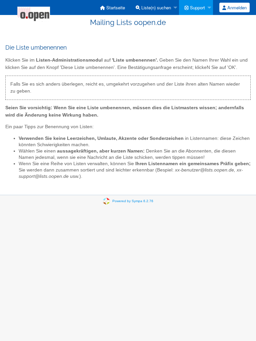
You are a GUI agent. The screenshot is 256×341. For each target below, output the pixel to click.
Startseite (115, 7)
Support (197, 7)
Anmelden (236, 7)
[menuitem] (112, 7)
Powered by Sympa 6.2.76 (132, 200)
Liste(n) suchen (155, 7)
